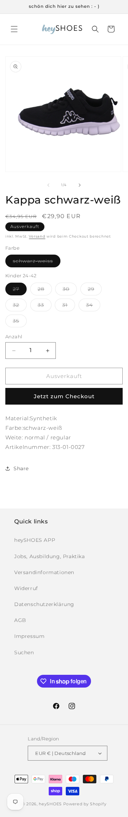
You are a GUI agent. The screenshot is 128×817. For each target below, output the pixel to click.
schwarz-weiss (36, 262)
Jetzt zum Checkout (64, 396)
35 (20, 322)
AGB (20, 620)
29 (95, 290)
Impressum (29, 636)
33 (45, 306)
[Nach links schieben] (48, 185)
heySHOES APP (34, 540)
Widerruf (26, 588)
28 (45, 290)
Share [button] (21, 468)
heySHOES (50, 803)
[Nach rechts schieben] (79, 185)
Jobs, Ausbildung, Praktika (49, 556)
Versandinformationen (44, 572)
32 (20, 306)
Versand (37, 236)
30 (70, 290)
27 (20, 290)
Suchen (24, 652)
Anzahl (13, 336)
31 (68, 306)
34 (93, 306)
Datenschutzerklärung (44, 604)
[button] (14, 29)
